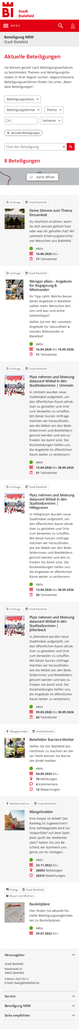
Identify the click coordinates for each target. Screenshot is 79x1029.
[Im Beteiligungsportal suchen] (60, 26)
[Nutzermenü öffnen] (73, 26)
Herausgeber (15, 955)
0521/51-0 (22, 979)
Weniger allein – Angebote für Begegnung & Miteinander (50, 285)
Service (10, 996)
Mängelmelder (41, 812)
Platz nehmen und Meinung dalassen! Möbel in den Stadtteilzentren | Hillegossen (51, 501)
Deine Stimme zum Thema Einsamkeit (50, 213)
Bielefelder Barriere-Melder (51, 740)
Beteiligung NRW (19, 37)
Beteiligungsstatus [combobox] (20, 99)
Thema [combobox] (52, 110)
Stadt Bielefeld (14, 964)
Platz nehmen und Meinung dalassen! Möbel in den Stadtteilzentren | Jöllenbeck (51, 623)
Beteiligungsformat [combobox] (21, 110)
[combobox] (20, 120)
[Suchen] (71, 146)
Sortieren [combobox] (49, 120)
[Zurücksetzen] (64, 146)
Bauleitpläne (39, 904)
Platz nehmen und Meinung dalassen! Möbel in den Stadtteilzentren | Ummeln (51, 381)
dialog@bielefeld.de (26, 983)
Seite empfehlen (17, 1015)
